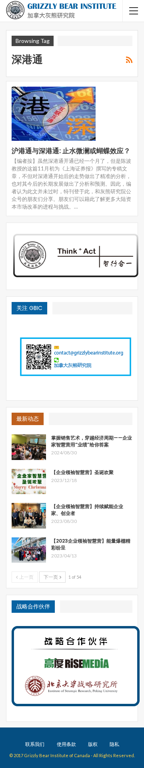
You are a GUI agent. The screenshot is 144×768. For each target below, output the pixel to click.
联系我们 (34, 744)
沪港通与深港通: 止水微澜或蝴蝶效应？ (71, 151)
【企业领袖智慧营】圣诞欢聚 (82, 472)
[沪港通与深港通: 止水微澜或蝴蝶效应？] (54, 113)
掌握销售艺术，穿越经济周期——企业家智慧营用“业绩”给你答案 (91, 441)
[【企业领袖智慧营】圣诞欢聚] (29, 481)
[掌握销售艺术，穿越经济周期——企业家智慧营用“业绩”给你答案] (29, 447)
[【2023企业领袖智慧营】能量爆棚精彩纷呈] (29, 550)
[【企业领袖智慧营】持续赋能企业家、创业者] (29, 516)
